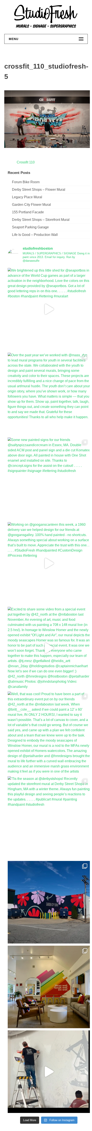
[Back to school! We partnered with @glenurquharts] (49, 987)
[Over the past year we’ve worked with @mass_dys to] (49, 394)
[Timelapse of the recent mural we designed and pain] (49, 1071)
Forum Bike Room (26, 182)
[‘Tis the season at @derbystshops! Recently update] (49, 817)
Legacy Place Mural (27, 197)
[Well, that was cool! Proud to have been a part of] (49, 733)
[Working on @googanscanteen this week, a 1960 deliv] (49, 563)
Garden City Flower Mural (31, 204)
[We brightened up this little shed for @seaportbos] (49, 309)
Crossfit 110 (26, 162)
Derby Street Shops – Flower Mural (38, 189)
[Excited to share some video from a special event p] (49, 648)
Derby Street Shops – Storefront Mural (41, 219)
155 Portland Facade (28, 212)
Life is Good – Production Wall (35, 235)
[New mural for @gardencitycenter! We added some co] (49, 902)
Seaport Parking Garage (30, 227)
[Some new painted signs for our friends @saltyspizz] (49, 478)
